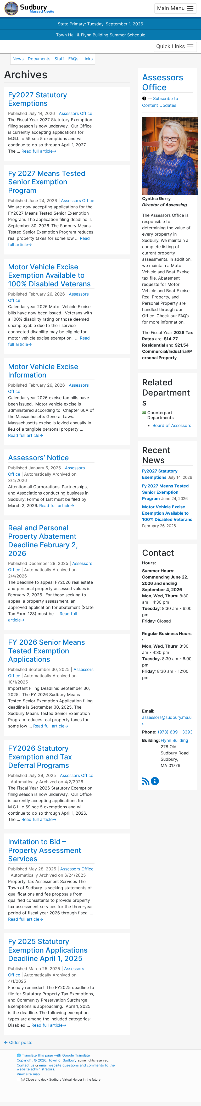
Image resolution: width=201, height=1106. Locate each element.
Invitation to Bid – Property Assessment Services (44, 850)
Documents (39, 58)
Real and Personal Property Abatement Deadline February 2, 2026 (43, 541)
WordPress (157, 1055)
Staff (59, 58)
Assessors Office (75, 113)
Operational (166, 1084)
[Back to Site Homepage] (29, 8)
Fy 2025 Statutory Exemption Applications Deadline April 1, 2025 (48, 950)
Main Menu (171, 8)
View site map (28, 1074)
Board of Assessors (172, 425)
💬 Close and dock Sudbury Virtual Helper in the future (60, 1079)
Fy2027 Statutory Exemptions (37, 99)
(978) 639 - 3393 (175, 732)
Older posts (18, 1042)
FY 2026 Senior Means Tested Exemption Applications (46, 651)
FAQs (73, 58)
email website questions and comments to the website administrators (66, 1067)
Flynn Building (174, 740)
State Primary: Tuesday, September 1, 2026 (100, 23)
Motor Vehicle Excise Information (43, 371)
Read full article (39, 151)
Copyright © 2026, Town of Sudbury (46, 1060)
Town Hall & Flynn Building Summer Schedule (100, 34)
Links (87, 58)
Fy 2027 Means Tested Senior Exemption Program (46, 182)
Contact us (26, 1065)
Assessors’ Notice (38, 457)
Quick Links (171, 46)
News (18, 58)
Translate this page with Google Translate (53, 1055)
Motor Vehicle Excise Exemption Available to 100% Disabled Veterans (49, 275)
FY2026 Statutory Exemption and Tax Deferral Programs (40, 757)
